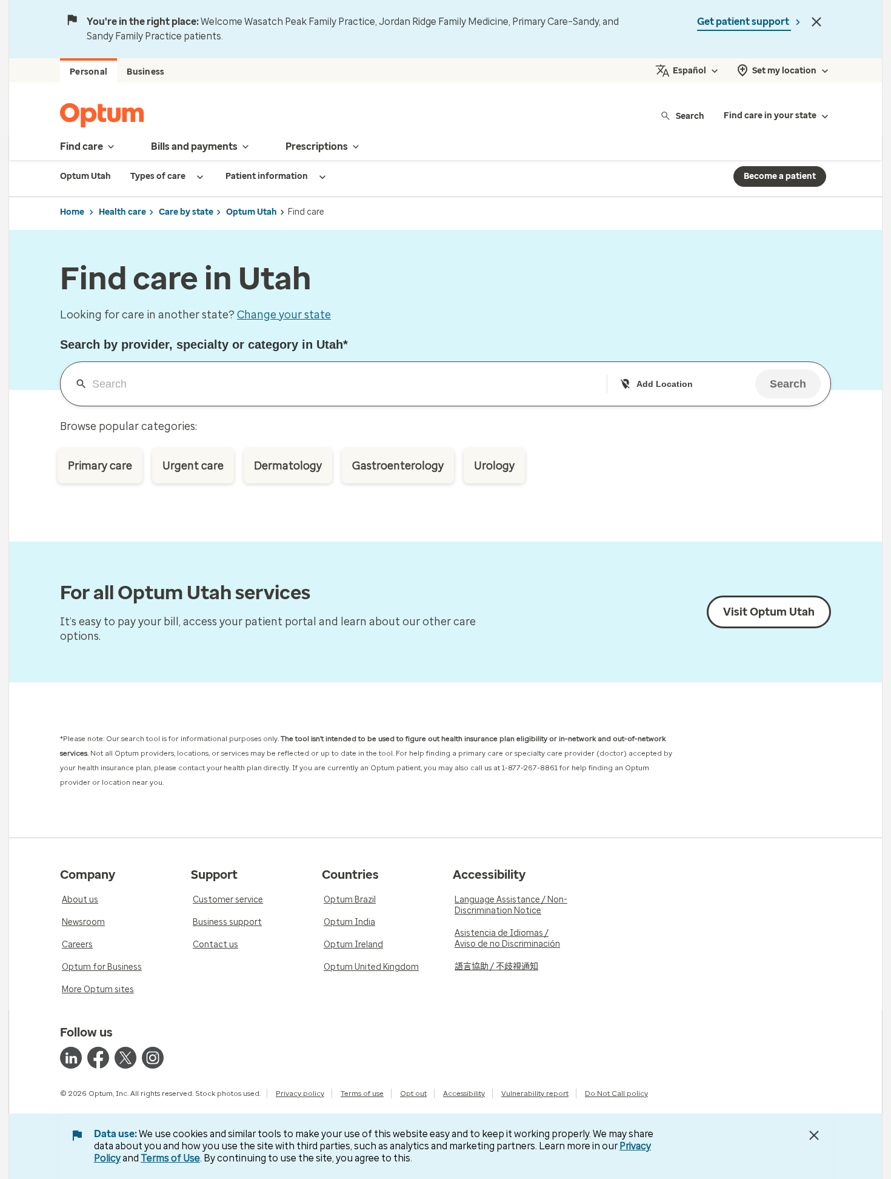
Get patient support (744, 21)
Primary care (100, 465)
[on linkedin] (71, 1058)
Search (690, 115)
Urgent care (193, 465)
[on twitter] (125, 1058)
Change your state (284, 314)
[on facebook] (98, 1058)
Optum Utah (251, 212)
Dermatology (288, 465)
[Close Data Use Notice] (814, 1135)
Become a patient (780, 176)
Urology (494, 465)
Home (72, 212)
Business (145, 72)
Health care (122, 212)
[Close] (816, 22)
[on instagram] (153, 1058)
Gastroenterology (398, 465)
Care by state (186, 212)
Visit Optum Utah (769, 612)
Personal (88, 72)
